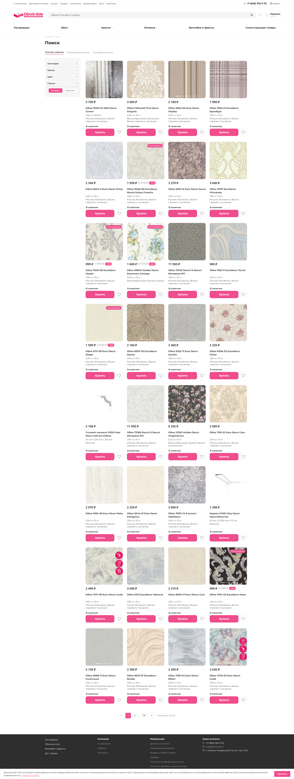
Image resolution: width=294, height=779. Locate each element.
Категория (53, 63)
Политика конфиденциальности (167, 761)
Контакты (111, 3)
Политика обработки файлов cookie (168, 766)
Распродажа (21, 27)
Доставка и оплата (38, 3)
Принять (282, 774)
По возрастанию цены (78, 52)
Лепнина (149, 27)
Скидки (64, 3)
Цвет (50, 76)
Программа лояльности (162, 748)
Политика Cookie (30, 775)
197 (144, 715)
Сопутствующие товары (261, 27)
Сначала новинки (54, 52)
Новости (102, 748)
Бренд (50, 70)
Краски (106, 27)
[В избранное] (119, 132)
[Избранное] (260, 15)
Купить (100, 132)
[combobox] (148, 15)
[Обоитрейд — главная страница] (28, 15)
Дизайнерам (90, 3)
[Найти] (251, 15)
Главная (49, 37)
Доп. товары (51, 753)
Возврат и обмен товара (162, 752)
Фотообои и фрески (201, 27)
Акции (54, 3)
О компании (20, 3)
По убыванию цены (103, 52)
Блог (101, 3)
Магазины (75, 3)
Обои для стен (52, 744)
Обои (64, 27)
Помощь (154, 757)
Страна (51, 83)
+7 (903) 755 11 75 (257, 3)
